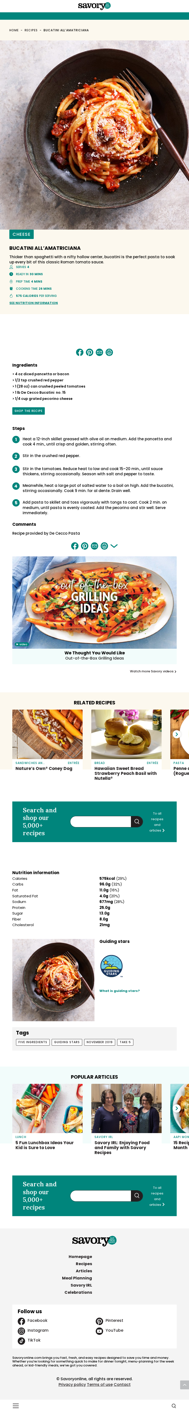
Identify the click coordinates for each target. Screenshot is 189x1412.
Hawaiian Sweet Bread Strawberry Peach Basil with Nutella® (125, 773)
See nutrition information (33, 303)
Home (14, 30)
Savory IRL (81, 1285)
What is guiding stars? (119, 990)
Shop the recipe (29, 412)
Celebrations (78, 1292)
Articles (84, 1271)
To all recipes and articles (156, 822)
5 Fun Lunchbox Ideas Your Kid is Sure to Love (45, 1145)
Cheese (22, 234)
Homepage (80, 1256)
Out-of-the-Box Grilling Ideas (94, 658)
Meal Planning (77, 1278)
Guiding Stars (67, 1042)
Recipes (31, 30)
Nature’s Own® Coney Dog (44, 768)
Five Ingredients (32, 1042)
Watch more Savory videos (152, 671)
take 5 (125, 1042)
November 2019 (100, 1042)
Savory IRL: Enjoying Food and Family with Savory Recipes (122, 1148)
